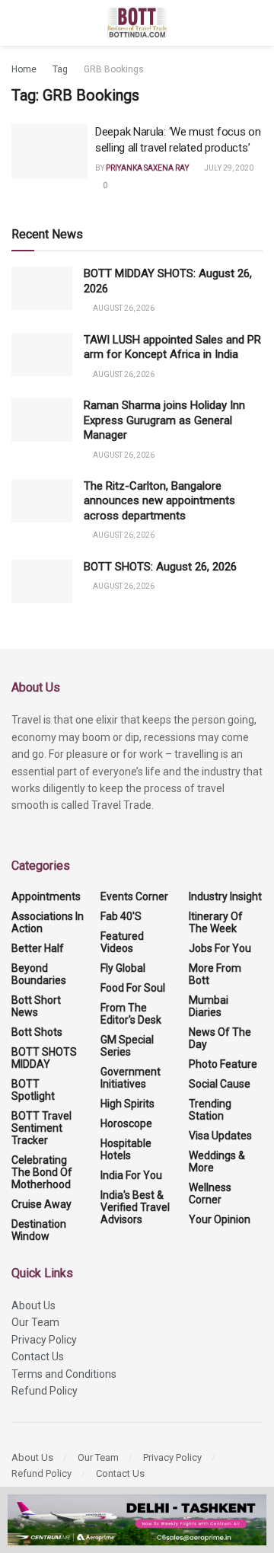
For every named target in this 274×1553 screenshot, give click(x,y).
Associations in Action (47, 922)
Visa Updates (220, 1136)
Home (24, 69)
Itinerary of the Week (216, 922)
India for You (131, 1175)
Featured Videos (122, 942)
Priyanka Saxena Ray (147, 168)
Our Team (35, 1322)
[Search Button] (256, 23)
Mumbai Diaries (208, 1006)
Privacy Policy (44, 1340)
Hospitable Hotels (125, 1149)
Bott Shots (36, 1032)
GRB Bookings (114, 69)
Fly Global (122, 968)
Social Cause (219, 1084)
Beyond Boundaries (38, 974)
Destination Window (38, 1230)
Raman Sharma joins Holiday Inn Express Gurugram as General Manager (164, 420)
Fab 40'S (121, 916)
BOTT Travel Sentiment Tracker (41, 1128)
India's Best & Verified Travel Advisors (135, 1207)
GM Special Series (127, 1046)
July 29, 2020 (227, 168)
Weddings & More (217, 1161)
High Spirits (127, 1104)
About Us (33, 1305)
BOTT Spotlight (33, 1090)
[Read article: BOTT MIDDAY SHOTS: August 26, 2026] (41, 288)
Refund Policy (44, 1391)
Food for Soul (132, 988)
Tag (60, 69)
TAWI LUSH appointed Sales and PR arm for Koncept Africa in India (172, 347)
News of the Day (220, 1038)
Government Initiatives (130, 1078)
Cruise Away (41, 1204)
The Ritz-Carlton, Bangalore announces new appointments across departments (159, 500)
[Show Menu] (17, 23)
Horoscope (126, 1123)
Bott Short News (36, 1006)
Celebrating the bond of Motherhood (41, 1172)
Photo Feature (223, 1064)
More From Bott (215, 974)
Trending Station (210, 1110)
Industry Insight (225, 896)
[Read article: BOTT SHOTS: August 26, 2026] (41, 581)
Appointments (46, 896)
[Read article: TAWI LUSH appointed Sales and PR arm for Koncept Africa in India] (41, 354)
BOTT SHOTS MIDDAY (44, 1058)
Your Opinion (219, 1219)
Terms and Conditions (63, 1374)
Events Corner (134, 896)
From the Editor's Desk (130, 1014)
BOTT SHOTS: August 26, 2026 (160, 567)
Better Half (37, 948)
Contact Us (37, 1356)
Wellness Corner (210, 1193)
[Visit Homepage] (137, 23)
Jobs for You (220, 948)
